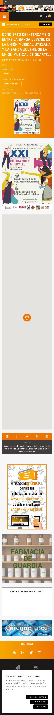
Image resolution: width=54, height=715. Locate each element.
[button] (27, 317)
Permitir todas (39, 702)
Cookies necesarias (36, 697)
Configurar (40, 706)
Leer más (45, 24)
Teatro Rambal (12, 84)
